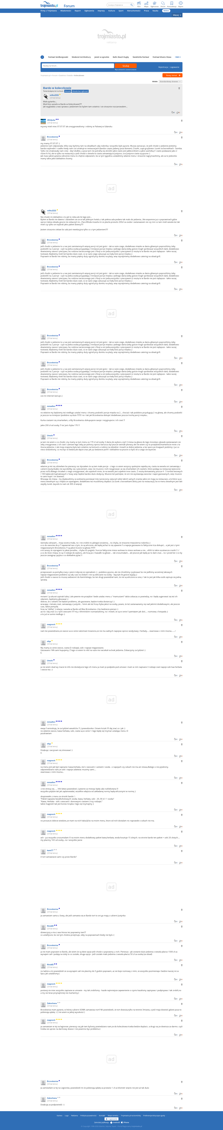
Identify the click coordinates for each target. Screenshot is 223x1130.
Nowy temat (171, 75)
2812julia (51, 120)
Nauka (155, 10)
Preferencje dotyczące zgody (154, 1115)
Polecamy (42, 57)
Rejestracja (163, 67)
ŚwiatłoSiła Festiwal (141, 57)
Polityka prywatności (88, 1115)
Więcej (176, 15)
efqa (49, 641)
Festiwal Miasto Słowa (162, 57)
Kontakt (102, 1115)
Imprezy (101, 10)
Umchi (50, 435)
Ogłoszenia (89, 10)
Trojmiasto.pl (45, 75)
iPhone (126, 1122)
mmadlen (51, 406)
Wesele (67, 91)
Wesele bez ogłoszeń (80, 91)
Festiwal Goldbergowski (58, 57)
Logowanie (174, 67)
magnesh (51, 624)
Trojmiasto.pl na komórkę (131, 1115)
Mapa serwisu (113, 1115)
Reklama (74, 1115)
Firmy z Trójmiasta (49, 10)
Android (116, 1122)
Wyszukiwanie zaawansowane (125, 69)
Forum (69, 5)
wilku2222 (54, 95)
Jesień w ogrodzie (101, 57)
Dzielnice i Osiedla (66, 75)
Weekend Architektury (81, 57)
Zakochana (52, 1003)
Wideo (166, 10)
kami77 (50, 850)
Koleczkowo (79, 75)
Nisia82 (50, 926)
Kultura (111, 10)
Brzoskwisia (52, 137)
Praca (146, 10)
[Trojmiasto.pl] (49, 4)
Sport (121, 10)
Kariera (59, 1115)
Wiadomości (65, 10)
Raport (78, 10)
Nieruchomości (133, 10)
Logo (67, 1115)
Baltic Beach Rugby (121, 57)
